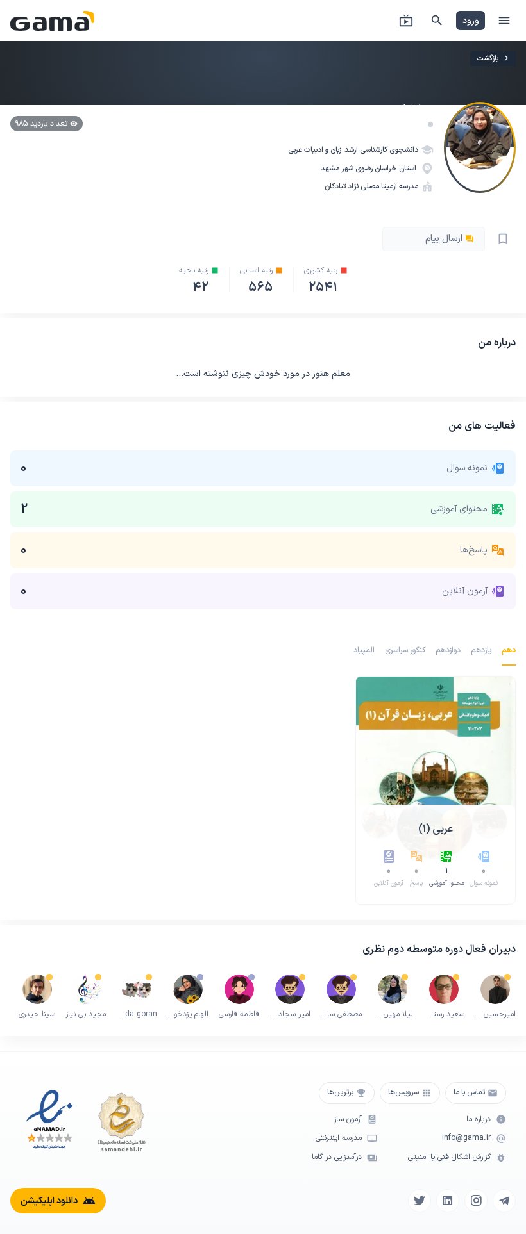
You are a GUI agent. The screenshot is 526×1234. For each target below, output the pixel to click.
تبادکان (335, 186)
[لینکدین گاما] (447, 1200)
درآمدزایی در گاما (337, 1157)
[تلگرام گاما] (504, 1200)
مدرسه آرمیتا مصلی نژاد (383, 186)
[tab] (509, 650)
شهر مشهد (338, 168)
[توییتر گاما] (419, 1200)
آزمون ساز (348, 1119)
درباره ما (478, 1119)
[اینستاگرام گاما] (476, 1200)
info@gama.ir (466, 1138)
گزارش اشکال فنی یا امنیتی (449, 1157)
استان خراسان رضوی (386, 168)
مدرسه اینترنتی (339, 1138)
